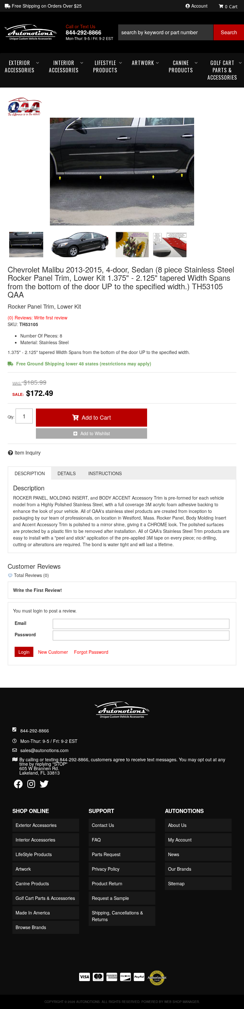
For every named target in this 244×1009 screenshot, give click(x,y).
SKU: (13, 324)
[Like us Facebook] (18, 785)
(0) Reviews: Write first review (37, 317)
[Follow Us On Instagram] (31, 785)
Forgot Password (91, 652)
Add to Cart (96, 417)
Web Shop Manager (181, 1001)
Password (25, 634)
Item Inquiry (28, 452)
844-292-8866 (34, 730)
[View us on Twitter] (44, 785)
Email (20, 623)
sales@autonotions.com (44, 750)
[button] (181, 32)
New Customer (53, 652)
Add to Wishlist (95, 433)
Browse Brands (31, 927)
